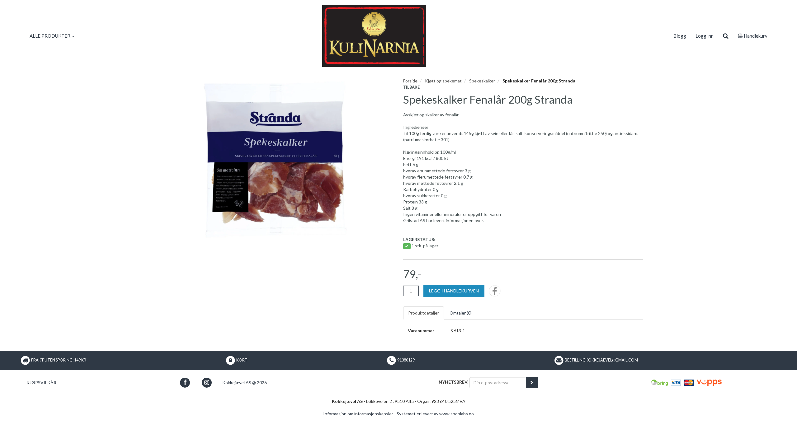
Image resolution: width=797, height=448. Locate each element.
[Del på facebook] (494, 293)
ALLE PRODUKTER (50, 36)
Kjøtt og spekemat (443, 80)
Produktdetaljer (423, 312)
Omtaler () (461, 312)
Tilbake (411, 87)
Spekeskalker (482, 80)
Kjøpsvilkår (41, 382)
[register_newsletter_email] (532, 382)
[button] (185, 382)
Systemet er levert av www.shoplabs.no (435, 413)
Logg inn (705, 36)
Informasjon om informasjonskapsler (358, 413)
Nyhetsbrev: (454, 382)
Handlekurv (755, 36)
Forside (410, 80)
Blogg (679, 36)
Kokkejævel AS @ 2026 (244, 382)
